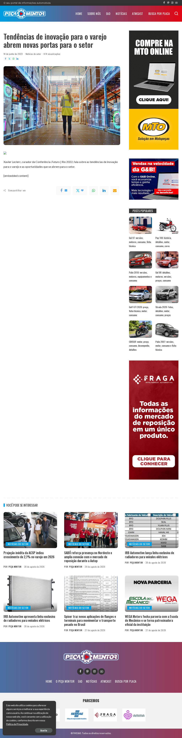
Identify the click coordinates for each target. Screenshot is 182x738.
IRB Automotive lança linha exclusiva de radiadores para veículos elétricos (149, 554)
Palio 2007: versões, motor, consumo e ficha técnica (166, 345)
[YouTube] (176, 3)
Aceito (43, 730)
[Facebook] (164, 3)
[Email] (114, 190)
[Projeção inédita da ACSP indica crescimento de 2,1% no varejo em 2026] (30, 530)
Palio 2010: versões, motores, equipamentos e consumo (140, 276)
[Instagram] (172, 3)
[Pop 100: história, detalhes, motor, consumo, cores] (167, 225)
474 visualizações (52, 53)
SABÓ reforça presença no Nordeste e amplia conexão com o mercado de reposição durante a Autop (88, 556)
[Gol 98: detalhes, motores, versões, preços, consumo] (167, 260)
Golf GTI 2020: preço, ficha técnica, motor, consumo (139, 311)
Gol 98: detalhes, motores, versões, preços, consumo (164, 276)
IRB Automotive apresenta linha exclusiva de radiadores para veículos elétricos (29, 618)
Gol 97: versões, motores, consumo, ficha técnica (140, 242)
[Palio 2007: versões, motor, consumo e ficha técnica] (167, 329)
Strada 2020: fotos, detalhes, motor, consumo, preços (165, 311)
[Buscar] (176, 14)
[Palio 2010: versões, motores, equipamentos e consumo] (140, 260)
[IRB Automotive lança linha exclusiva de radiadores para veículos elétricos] (151, 530)
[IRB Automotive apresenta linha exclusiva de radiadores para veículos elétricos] (30, 594)
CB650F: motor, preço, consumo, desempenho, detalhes (139, 345)
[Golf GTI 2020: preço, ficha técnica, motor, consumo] (140, 294)
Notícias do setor (33, 53)
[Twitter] (9, 59)
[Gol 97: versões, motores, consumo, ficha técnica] (140, 225)
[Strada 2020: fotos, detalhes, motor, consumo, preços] (167, 294)
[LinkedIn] (17, 59)
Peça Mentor (15, 566)
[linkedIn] (104, 190)
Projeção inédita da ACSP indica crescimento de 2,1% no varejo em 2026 (29, 554)
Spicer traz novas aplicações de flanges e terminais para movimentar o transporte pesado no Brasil (90, 620)
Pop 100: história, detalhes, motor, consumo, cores (164, 242)
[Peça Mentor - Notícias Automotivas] (25, 13)
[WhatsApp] (13, 59)
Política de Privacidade (17, 724)
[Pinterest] (168, 3)
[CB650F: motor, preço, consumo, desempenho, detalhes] (140, 329)
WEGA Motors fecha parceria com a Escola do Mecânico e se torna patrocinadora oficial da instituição (151, 620)
